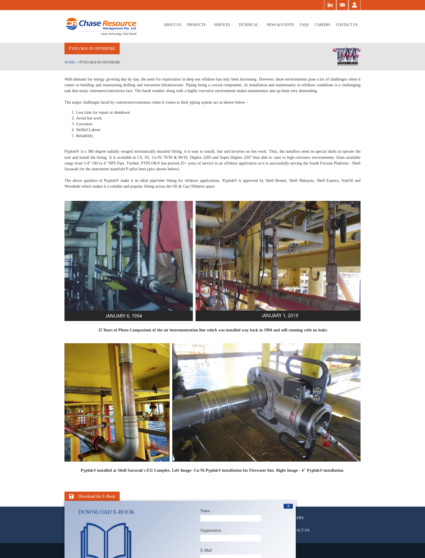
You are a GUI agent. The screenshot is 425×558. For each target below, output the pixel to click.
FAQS (304, 25)
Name (205, 510)
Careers (322, 25)
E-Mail (206, 550)
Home (69, 62)
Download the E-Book (96, 496)
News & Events (280, 25)
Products (196, 25)
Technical (248, 25)
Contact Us (347, 25)
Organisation (210, 530)
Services (222, 25)
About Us (172, 25)
